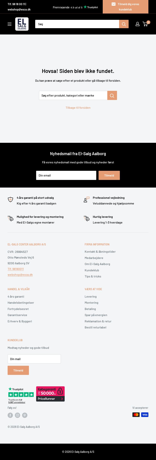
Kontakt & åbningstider (100, 251)
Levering (91, 296)
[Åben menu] (9, 24)
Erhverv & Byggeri (20, 321)
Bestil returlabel (95, 327)
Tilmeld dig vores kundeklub (128, 6)
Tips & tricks (93, 276)
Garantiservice (17, 315)
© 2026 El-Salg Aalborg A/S (78, 451)
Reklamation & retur (98, 321)
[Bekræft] (124, 24)
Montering (91, 302)
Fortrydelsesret (18, 309)
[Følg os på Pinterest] (24, 415)
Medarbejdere (94, 258)
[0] (145, 24)
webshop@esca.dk (20, 274)
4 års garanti (16, 296)
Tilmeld (109, 175)
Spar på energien (96, 315)
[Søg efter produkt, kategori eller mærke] (112, 95)
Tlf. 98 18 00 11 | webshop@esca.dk (19, 6)
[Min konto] (137, 24)
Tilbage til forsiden (78, 107)
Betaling (90, 309)
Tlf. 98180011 (16, 269)
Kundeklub (92, 270)
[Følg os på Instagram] (17, 415)
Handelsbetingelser (21, 302)
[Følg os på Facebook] (10, 415)
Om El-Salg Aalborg (97, 264)
